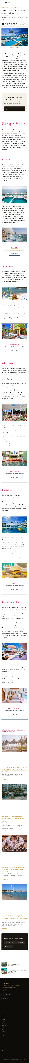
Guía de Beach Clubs (5, 1000)
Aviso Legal (7, 1061)
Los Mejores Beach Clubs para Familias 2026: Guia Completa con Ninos (13, 818)
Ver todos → (4, 1031)
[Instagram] (2, 994)
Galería (3, 1042)
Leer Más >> (5, 779)
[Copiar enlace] (26, 24)
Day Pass (3, 1005)
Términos (17, 1061)
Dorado (4, 131)
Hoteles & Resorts (5, 1007)
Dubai (2, 1027)
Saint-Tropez (4, 1025)
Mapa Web (22, 1061)
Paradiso (14, 131)
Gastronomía (4, 1046)
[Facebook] (6, 994)
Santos (19, 129)
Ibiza (2, 1017)
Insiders (3, 1044)
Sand (6, 984)
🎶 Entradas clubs (9, 942)
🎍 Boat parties (20, 942)
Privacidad (12, 1061)
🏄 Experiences (8, 946)
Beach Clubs (12, 953)
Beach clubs (5, 7)
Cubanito (8, 131)
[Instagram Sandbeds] (23, 24)
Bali (2, 1029)
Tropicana (24, 129)
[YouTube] (10, 994)
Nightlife (3, 1050)
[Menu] (26, 2)
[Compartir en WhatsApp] (21, 24)
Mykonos (3, 1019)
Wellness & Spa (4, 1008)
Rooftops (3, 1010)
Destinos (18, 953)
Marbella (3, 1023)
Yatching (3, 1048)
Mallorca (3, 1021)
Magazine (3, 1038)
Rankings (3, 1002)
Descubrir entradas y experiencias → (14, 108)
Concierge (3, 1040)
